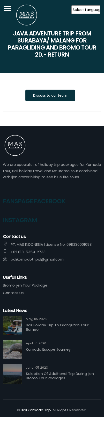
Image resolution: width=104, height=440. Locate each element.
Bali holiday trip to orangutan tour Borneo (57, 327)
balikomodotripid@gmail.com (37, 259)
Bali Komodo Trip (36, 410)
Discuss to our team (50, 95)
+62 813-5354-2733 (28, 251)
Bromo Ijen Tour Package (25, 285)
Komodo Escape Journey (48, 349)
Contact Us (13, 292)
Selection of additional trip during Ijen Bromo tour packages (60, 376)
